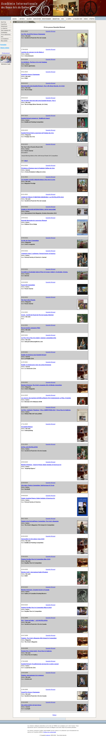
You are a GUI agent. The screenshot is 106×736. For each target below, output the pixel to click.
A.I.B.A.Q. (47, 735)
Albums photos (4, 48)
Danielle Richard (50, 31)
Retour (54, 715)
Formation (3, 44)
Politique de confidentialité (49, 732)
